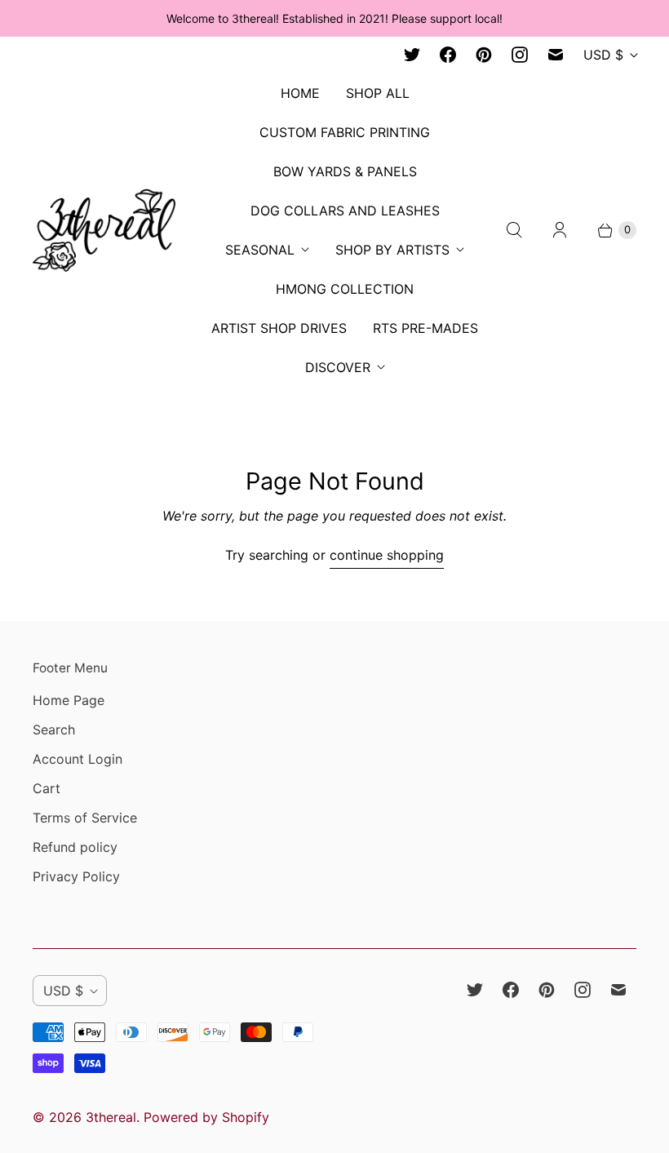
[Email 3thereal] (556, 55)
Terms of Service (85, 817)
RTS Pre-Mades (425, 328)
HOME (300, 93)
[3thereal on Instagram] (520, 55)
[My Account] (560, 230)
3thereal (111, 1117)
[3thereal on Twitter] (412, 55)
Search (54, 729)
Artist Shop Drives (279, 328)
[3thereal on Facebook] (448, 55)
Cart (46, 788)
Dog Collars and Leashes (345, 210)
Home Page (68, 700)
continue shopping (387, 555)
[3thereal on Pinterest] (484, 55)
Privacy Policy (76, 876)
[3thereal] (104, 229)
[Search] (514, 230)
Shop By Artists (392, 250)
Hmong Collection (345, 289)
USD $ (603, 55)
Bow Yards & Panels (345, 171)
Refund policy (75, 847)
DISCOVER (337, 367)
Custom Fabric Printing (344, 132)
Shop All (378, 93)
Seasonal (260, 250)
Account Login (77, 759)
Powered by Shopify (206, 1117)
